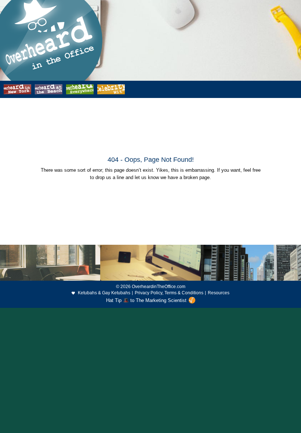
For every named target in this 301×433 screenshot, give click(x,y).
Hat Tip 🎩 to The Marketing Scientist (146, 300)
